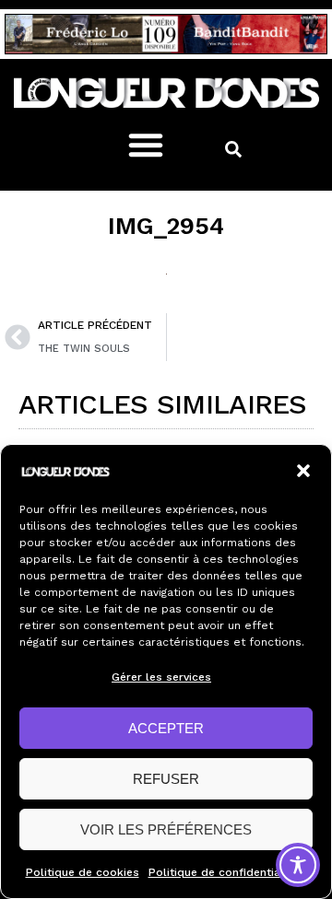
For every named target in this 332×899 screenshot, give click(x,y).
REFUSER (166, 779)
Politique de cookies (82, 872)
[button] (303, 470)
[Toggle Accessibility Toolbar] (298, 865)
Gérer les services (161, 677)
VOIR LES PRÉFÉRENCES (166, 829)
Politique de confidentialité (223, 872)
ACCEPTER (166, 728)
